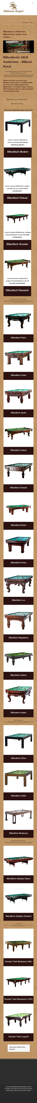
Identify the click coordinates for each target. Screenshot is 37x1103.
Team (24, 1088)
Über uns (19, 1088)
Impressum (16, 1090)
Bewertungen (9, 1090)
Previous (25, 22)
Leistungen (7, 1088)
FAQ (12, 1088)
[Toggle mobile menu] (33, 3)
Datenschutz (23, 1090)
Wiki (15, 1088)
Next (31, 22)
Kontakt (29, 1090)
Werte (27, 1088)
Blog (31, 1088)
